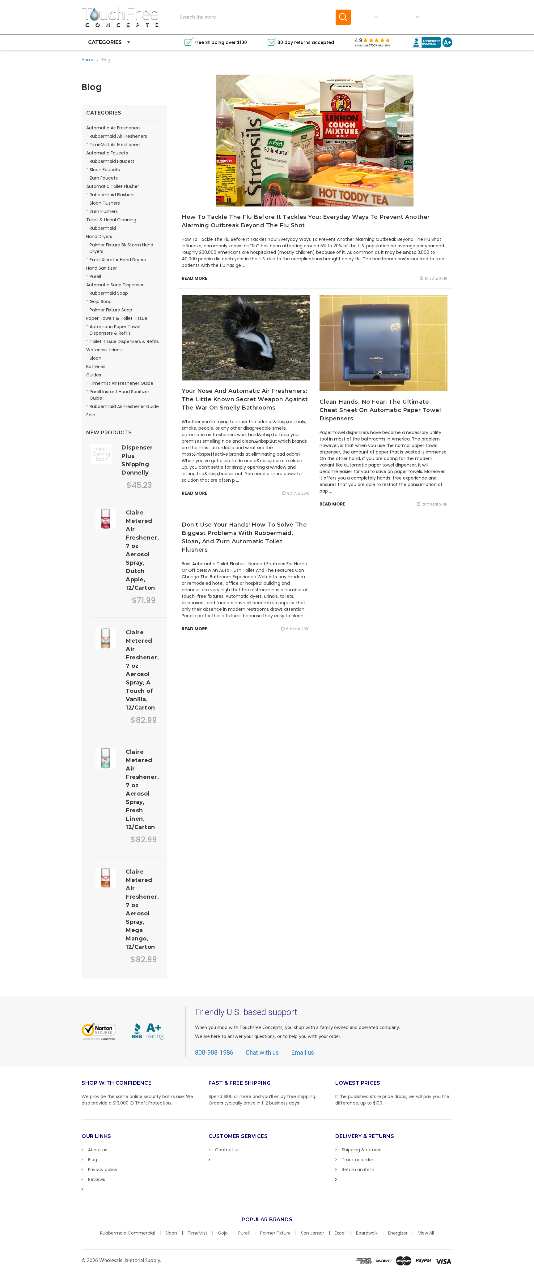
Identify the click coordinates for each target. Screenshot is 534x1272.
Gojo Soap (101, 301)
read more (194, 278)
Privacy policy (102, 1169)
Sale (90, 415)
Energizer (398, 1233)
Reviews (96, 1179)
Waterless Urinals (104, 350)
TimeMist (197, 1233)
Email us (302, 1052)
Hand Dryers (99, 236)
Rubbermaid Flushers (112, 195)
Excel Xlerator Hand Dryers (118, 260)
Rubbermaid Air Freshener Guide (124, 406)
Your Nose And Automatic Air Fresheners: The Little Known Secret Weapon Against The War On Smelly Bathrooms (245, 399)
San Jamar (312, 1233)
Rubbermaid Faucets (112, 161)
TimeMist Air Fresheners (115, 144)
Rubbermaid (103, 228)
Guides (93, 375)
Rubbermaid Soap (109, 293)
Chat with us (262, 1052)
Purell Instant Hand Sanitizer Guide (119, 395)
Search (343, 17)
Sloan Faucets (105, 170)
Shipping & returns (361, 1150)
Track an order (357, 1160)
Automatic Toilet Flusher (112, 186)
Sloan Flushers (105, 203)
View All (426, 1233)
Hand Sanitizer (101, 268)
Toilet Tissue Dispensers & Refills (124, 341)
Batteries (95, 366)
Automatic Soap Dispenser (115, 285)
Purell (95, 276)
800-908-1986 (214, 1052)
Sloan (95, 358)
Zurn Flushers (104, 211)
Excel (340, 1233)
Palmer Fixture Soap (111, 310)
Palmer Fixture (275, 1233)
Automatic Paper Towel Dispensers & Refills (115, 329)
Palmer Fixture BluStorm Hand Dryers (121, 248)
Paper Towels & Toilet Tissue (116, 318)
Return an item (358, 1169)
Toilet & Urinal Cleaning (111, 220)
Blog (105, 60)
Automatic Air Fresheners (113, 128)
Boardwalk (367, 1233)
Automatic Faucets (107, 153)
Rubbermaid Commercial (127, 1233)
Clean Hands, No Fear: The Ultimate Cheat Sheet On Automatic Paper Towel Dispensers (380, 410)
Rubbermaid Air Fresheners (118, 136)
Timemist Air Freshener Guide (121, 383)
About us (97, 1150)
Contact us (227, 1150)
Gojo (223, 1233)
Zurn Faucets (104, 178)
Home (88, 60)
